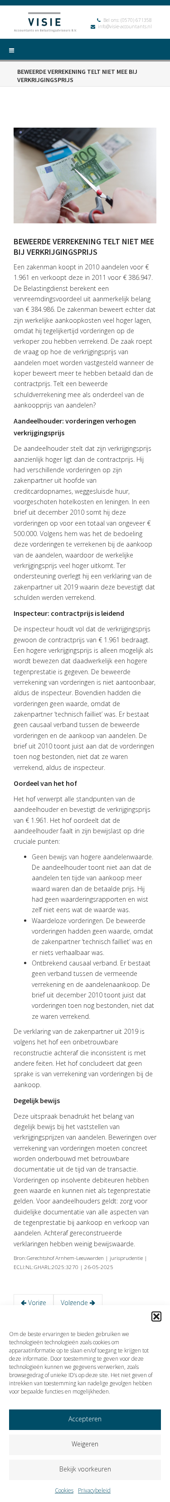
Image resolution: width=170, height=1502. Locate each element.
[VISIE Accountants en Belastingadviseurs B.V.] (45, 23)
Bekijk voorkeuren (85, 1469)
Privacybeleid (94, 1490)
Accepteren (85, 1418)
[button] (156, 1316)
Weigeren (85, 1444)
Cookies (64, 1490)
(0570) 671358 (136, 20)
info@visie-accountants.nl (125, 26)
